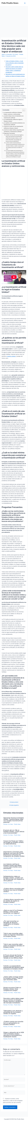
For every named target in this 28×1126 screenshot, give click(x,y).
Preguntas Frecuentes (9, 133)
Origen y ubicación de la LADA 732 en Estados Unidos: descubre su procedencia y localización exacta (13, 1035)
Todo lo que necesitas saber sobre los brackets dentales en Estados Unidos (13, 945)
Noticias (5, 824)
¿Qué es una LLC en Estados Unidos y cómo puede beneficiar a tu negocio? (13, 911)
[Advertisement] (14, 23)
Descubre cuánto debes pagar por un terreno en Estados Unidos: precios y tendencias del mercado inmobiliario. (13, 1001)
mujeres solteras (11, 356)
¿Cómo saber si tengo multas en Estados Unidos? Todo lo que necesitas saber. (13, 978)
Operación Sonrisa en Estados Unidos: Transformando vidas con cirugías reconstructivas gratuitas (13, 820)
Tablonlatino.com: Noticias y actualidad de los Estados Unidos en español (13, 1012)
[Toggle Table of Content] (23, 110)
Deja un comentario (7, 54)
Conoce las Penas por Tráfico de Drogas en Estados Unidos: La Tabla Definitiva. (13, 842)
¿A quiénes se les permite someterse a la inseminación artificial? (14, 123)
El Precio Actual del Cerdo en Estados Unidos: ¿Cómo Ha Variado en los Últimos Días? (13, 956)
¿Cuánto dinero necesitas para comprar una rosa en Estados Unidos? (13, 890)
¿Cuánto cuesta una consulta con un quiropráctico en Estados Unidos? (13, 1023)
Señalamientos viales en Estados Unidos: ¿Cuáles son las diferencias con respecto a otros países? (13, 878)
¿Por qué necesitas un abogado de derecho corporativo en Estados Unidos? (11, 923)
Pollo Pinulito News (10, 3)
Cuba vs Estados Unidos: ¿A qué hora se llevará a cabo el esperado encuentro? (15, 62)
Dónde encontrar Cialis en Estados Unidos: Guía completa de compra (12, 989)
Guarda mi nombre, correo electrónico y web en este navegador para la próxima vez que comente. (13, 1100)
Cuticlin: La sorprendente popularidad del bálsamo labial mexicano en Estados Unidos (13, 967)
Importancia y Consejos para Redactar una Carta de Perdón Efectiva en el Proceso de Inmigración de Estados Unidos (13, 854)
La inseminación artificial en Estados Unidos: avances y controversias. (13, 113)
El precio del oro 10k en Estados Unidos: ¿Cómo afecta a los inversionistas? (13, 831)
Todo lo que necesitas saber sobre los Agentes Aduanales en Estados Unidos (13, 934)
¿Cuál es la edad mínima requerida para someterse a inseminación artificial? (14, 130)
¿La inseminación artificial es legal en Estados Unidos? (13, 120)
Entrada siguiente (14, 805)
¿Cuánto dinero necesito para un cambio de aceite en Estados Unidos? (13, 901)
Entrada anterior (14, 802)
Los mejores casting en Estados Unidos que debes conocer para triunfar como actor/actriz (12, 866)
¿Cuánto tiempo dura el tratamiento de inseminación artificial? (13, 116)
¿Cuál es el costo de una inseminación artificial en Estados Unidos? (13, 127)
